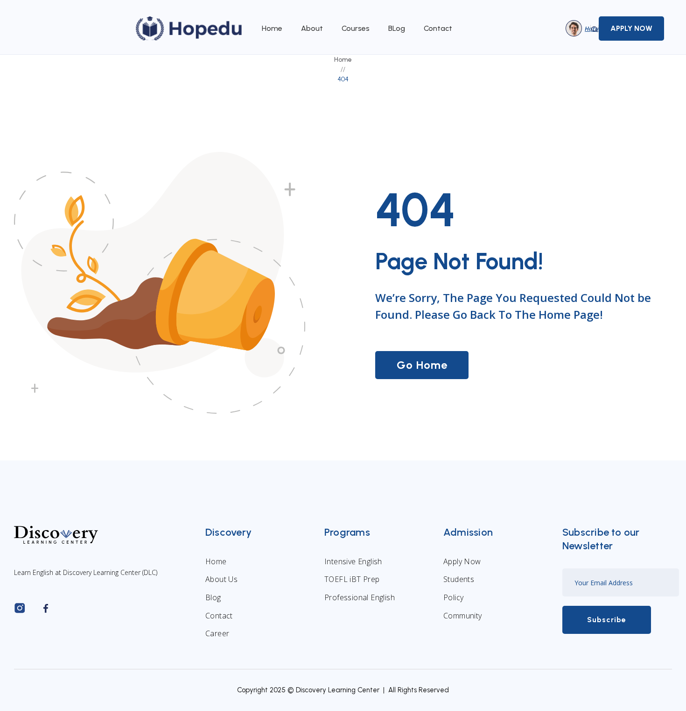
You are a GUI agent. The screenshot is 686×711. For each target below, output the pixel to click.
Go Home (422, 365)
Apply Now (462, 561)
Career (217, 633)
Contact (438, 28)
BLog (396, 28)
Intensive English (353, 561)
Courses (356, 28)
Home (272, 28)
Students (458, 579)
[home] (189, 28)
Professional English (359, 597)
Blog (213, 597)
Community (462, 615)
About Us (221, 579)
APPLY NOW (631, 28)
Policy (453, 597)
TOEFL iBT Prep (352, 579)
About (312, 28)
